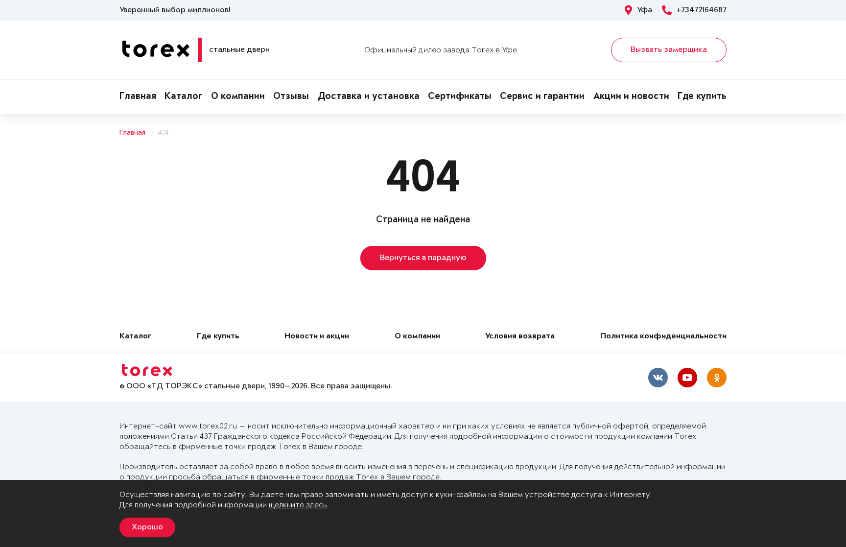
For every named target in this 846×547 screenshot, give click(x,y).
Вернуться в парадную (423, 258)
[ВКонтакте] (658, 377)
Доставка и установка (369, 97)
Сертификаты (460, 97)
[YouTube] (687, 377)
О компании (238, 97)
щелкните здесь (298, 505)
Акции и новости (631, 97)
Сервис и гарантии (542, 97)
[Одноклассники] (717, 377)
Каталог (183, 97)
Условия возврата (520, 337)
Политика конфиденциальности (663, 337)
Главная (137, 97)
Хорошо (147, 527)
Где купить (702, 97)
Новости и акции (316, 337)
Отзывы (291, 97)
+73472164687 (702, 10)
